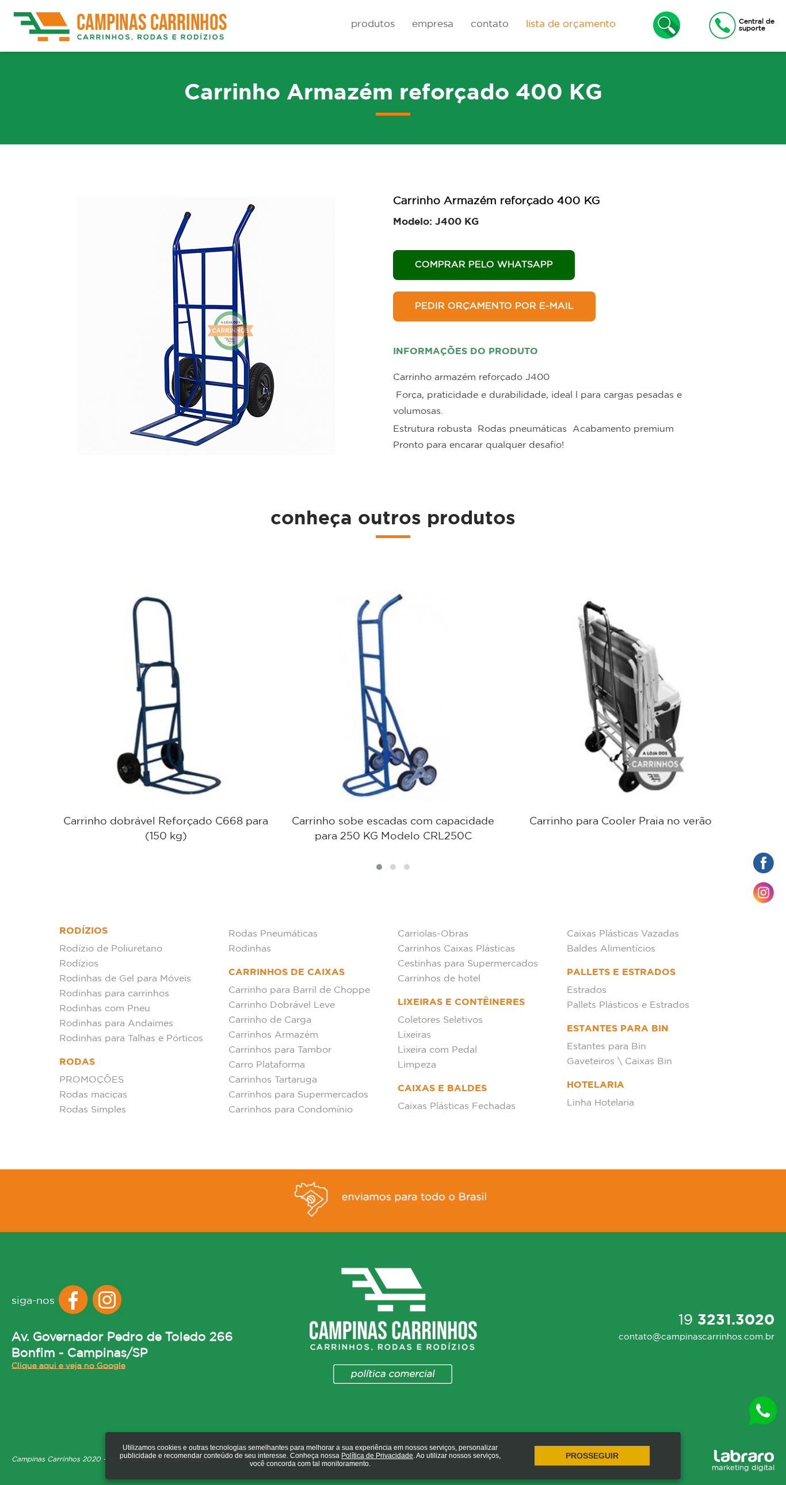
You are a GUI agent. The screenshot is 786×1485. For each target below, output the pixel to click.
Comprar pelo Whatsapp (484, 264)
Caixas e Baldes (442, 1088)
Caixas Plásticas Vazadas (623, 934)
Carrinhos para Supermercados (298, 1095)
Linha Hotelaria (600, 1103)
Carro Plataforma (266, 1065)
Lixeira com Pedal (437, 1050)
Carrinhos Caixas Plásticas (456, 949)
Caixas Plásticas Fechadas (457, 1106)
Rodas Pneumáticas (273, 934)
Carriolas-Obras (433, 934)
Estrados (586, 990)
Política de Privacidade (377, 1456)
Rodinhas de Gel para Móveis (125, 978)
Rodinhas (249, 949)
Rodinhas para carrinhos (114, 993)
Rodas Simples (92, 1110)
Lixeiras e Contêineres (461, 1002)
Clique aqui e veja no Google (68, 1365)
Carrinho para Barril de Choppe (299, 990)
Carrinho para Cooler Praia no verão (620, 821)
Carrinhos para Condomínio (290, 1110)
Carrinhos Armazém (273, 1035)
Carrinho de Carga (269, 1020)
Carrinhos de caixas (286, 972)
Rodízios (83, 931)
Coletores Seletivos (440, 1020)
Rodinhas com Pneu (104, 1008)
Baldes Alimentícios (611, 949)
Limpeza (417, 1065)
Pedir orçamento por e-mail (494, 306)
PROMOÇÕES (91, 1080)
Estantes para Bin (618, 1028)
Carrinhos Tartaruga (272, 1080)
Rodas (77, 1062)
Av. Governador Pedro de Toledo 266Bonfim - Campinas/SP (122, 1345)
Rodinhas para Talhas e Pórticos (131, 1038)
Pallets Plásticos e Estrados (628, 1005)
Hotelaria (595, 1085)
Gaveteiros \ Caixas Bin (619, 1061)
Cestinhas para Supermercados (468, 964)
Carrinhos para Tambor (279, 1050)
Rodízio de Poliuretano (110, 949)
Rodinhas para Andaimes (116, 1023)
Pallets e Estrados (621, 972)
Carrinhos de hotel (439, 978)
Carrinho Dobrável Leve (281, 1005)
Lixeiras (414, 1035)
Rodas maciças (93, 1095)
